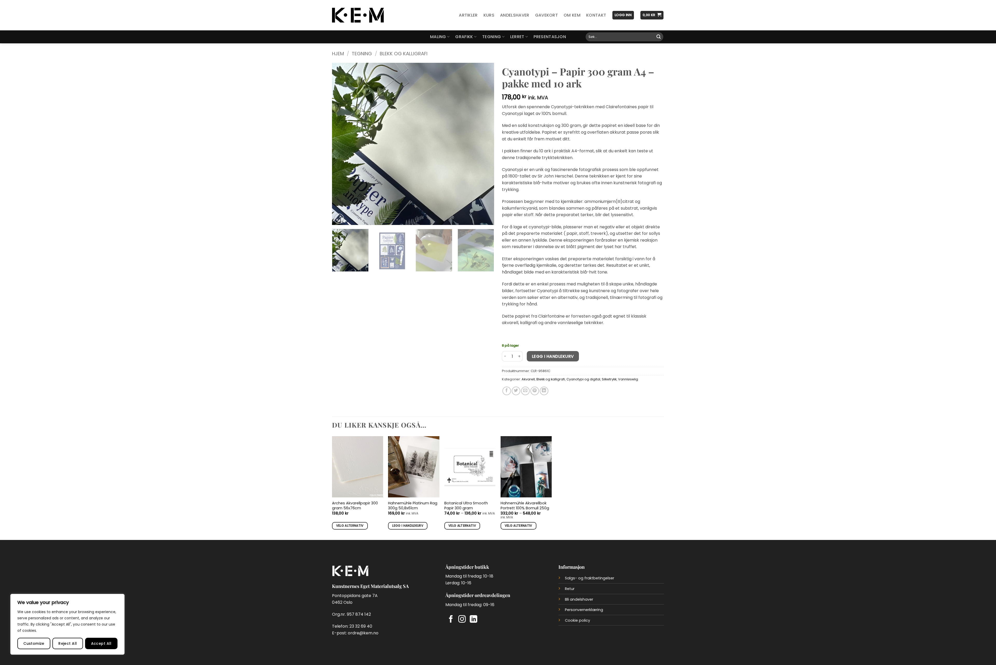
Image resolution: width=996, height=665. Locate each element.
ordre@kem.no (363, 633)
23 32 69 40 (360, 626)
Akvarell (528, 379)
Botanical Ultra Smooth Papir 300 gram (466, 505)
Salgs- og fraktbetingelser (589, 578)
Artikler (468, 15)
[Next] (484, 144)
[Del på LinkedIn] (544, 391)
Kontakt (596, 15)
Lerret (517, 37)
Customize (33, 643)
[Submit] (658, 36)
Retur (570, 588)
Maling (438, 37)
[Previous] (342, 144)
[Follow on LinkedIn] (473, 619)
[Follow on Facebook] (451, 619)
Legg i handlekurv (553, 356)
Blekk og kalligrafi (403, 53)
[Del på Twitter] (516, 391)
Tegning (491, 37)
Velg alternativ (350, 526)
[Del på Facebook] (506, 391)
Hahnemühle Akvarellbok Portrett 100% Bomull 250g (525, 505)
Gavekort (546, 15)
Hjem (338, 53)
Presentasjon (550, 37)
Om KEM (572, 15)
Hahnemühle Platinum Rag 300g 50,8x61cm (412, 505)
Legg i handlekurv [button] (407, 526)
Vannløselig (628, 379)
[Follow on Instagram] (462, 619)
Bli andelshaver (579, 599)
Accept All (101, 643)
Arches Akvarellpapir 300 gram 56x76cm (355, 505)
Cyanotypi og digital (583, 379)
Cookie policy (577, 620)
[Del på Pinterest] (534, 391)
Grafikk (464, 37)
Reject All (67, 643)
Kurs (488, 15)
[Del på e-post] (525, 391)
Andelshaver (514, 15)
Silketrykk (609, 379)
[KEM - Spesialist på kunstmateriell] (358, 15)
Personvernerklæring (584, 609)
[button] (623, 15)
